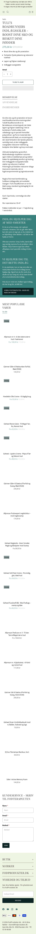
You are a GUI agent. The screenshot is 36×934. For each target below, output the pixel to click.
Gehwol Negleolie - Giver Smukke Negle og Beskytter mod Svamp (17, 544)
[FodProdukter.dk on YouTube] (9, 909)
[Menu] (4, 12)
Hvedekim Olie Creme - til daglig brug (17, 396)
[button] (18, 88)
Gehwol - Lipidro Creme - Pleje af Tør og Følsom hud (17, 455)
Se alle (4, 312)
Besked (5, 825)
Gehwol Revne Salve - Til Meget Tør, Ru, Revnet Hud (17, 425)
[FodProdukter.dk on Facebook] (4, 909)
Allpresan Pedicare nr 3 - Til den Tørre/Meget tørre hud (17, 634)
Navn (5, 806)
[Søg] (8, 12)
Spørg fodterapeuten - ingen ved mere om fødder (16, 291)
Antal (4, 70)
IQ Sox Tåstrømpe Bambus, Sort (17, 752)
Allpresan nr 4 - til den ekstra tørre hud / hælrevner (17, 338)
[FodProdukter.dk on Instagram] (13, 909)
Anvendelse (9, 102)
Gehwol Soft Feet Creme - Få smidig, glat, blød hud (17, 574)
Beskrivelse (9, 97)
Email (5, 815)
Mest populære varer (13, 305)
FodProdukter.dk (14, 922)
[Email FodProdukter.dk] (18, 909)
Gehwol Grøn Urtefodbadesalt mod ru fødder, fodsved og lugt (17, 723)
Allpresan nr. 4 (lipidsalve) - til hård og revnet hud (17, 663)
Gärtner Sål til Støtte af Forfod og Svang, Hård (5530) (17, 693)
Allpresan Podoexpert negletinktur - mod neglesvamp (17, 514)
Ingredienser (10, 107)
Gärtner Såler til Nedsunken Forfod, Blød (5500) (17, 368)
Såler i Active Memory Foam (17, 779)
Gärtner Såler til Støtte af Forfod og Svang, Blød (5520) (17, 484)
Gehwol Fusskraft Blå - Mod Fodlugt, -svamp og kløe (17, 604)
